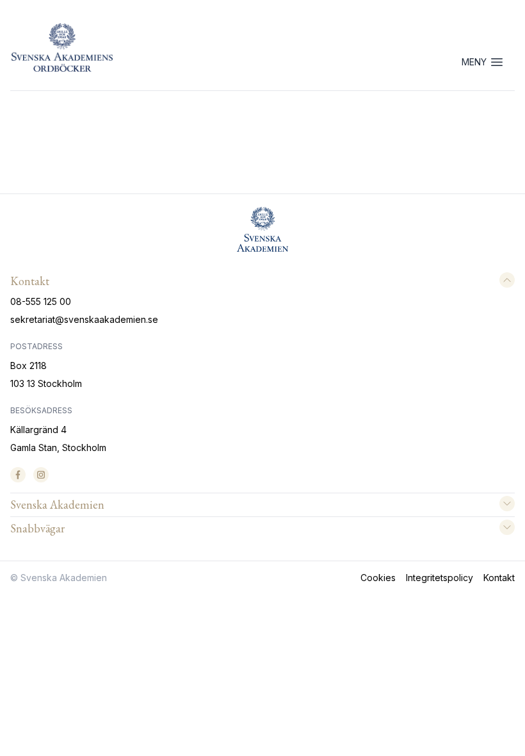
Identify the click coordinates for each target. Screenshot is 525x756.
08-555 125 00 (40, 301)
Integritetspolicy (439, 577)
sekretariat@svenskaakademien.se (84, 319)
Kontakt (499, 577)
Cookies (378, 577)
